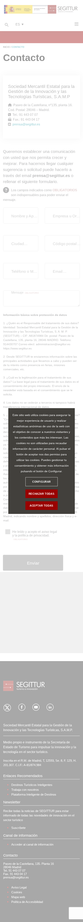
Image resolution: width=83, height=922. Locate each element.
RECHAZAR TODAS (41, 493)
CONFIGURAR (41, 481)
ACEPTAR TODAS (41, 505)
